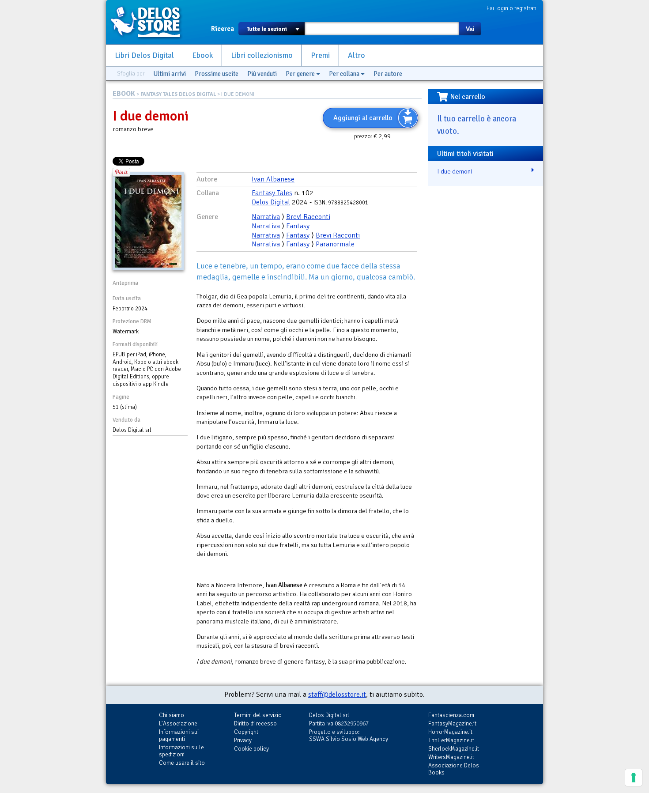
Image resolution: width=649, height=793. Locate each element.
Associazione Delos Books (453, 769)
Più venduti (262, 74)
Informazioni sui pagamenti (179, 735)
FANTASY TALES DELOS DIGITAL (178, 94)
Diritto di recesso (255, 723)
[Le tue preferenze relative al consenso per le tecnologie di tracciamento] (633, 777)
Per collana (345, 74)
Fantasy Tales (272, 193)
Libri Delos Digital (144, 55)
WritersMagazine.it (451, 757)
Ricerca (222, 29)
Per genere (301, 74)
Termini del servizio (258, 715)
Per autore (388, 74)
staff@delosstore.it (337, 694)
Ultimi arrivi (169, 74)
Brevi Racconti (308, 216)
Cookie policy (251, 748)
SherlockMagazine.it (453, 748)
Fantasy (297, 226)
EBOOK (124, 93)
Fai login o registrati (511, 8)
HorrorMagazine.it (450, 732)
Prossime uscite (216, 74)
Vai (470, 28)
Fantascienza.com (451, 715)
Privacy (243, 740)
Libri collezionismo (262, 55)
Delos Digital (271, 202)
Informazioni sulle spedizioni (181, 751)
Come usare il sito (182, 763)
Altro (356, 55)
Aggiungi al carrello (362, 117)
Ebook (202, 55)
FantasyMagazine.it (452, 723)
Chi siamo (171, 715)
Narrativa (266, 216)
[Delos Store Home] (150, 22)
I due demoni (454, 171)
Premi (320, 55)
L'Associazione (178, 723)
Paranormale (335, 244)
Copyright (246, 732)
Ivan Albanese (273, 179)
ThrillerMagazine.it (451, 740)
